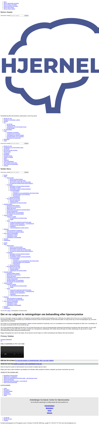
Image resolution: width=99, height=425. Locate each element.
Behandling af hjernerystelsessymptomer (20, 186)
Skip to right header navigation (11, 3)
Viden (5, 176)
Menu (5, 2)
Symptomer (6, 153)
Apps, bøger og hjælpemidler (11, 164)
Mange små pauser (11, 208)
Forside (5, 175)
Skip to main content (9, 7)
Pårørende (6, 160)
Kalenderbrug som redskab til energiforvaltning (18, 209)
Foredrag (6, 165)
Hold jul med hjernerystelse (10, 382)
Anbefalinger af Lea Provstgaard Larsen (13, 147)
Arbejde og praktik (8, 157)
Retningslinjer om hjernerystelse (18, 180)
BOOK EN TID (8, 146)
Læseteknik (13, 226)
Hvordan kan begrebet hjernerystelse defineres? (21, 183)
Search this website (5, 15)
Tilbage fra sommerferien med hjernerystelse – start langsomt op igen (20, 378)
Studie (5, 158)
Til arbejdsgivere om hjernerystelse (18, 218)
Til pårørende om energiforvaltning (15, 214)
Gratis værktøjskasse (9, 161)
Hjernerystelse (7, 151)
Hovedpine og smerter (15, 187)
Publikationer (7, 240)
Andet (5, 388)
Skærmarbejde (16, 195)
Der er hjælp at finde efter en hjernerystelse (20, 182)
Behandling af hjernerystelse (11, 375)
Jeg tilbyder (6, 149)
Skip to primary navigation (10, 4)
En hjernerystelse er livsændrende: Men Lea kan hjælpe (34, 360)
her (89, 319)
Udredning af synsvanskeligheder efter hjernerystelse (26, 193)
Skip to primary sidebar (9, 8)
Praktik (11, 219)
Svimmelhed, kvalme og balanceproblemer (20, 189)
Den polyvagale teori (15, 200)
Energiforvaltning (8, 156)
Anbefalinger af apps (12, 236)
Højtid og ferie (7, 394)
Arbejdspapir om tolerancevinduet (18, 202)
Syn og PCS (16, 191)
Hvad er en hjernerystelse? (16, 179)
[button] (49, 340)
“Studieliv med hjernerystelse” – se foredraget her (22, 223)
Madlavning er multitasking (10, 376)
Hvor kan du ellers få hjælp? (11, 150)
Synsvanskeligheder (15, 190)
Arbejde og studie (8, 215)
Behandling (6, 154)
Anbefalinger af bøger (12, 234)
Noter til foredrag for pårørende (14, 230)
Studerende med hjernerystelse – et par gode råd (15, 381)
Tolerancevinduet (14, 201)
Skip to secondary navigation (11, 6)
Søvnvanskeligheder (15, 197)
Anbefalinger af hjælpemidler (14, 237)
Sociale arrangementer (12, 211)
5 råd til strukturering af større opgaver (19, 227)
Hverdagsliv (7, 392)
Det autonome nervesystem (10, 162)
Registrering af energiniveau (14, 207)
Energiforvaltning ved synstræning (21, 194)
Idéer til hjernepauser (9, 379)
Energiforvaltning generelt (13, 205)
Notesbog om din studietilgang (17, 225)
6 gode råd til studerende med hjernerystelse (20, 222)
